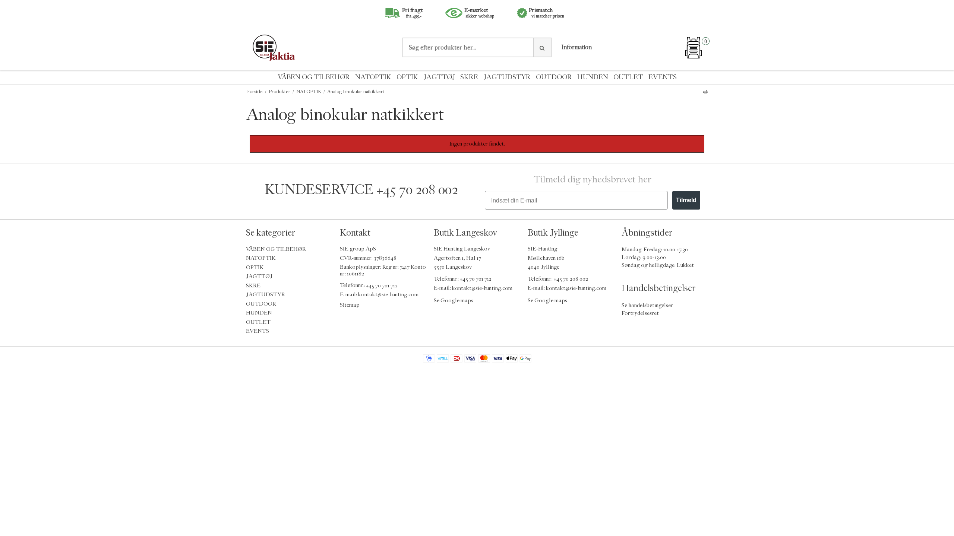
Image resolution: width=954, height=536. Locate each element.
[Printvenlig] (705, 91)
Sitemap (350, 305)
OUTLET (628, 77)
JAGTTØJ (439, 77)
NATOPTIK (373, 77)
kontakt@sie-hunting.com (388, 294)
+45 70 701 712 (382, 285)
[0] (693, 47)
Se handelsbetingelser (647, 305)
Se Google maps (453, 300)
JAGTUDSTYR (507, 77)
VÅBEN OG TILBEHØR (314, 77)
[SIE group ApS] (320, 47)
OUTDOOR (554, 77)
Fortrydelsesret (640, 313)
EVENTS (662, 77)
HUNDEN (592, 77)
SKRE (469, 77)
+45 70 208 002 (417, 190)
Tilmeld (686, 200)
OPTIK (407, 77)
